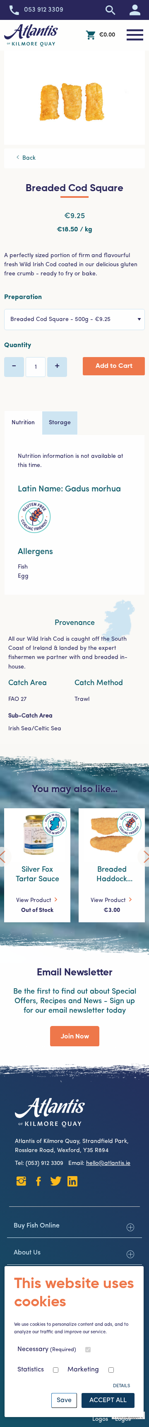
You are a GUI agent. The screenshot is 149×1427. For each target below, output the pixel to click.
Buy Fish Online (37, 1226)
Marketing (83, 1369)
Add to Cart (114, 366)
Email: (99, 1163)
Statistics (30, 1369)
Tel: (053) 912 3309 (41, 1163)
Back (28, 158)
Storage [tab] (60, 423)
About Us (27, 1253)
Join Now (74, 1036)
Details (121, 1386)
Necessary (46, 1349)
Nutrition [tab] (23, 423)
